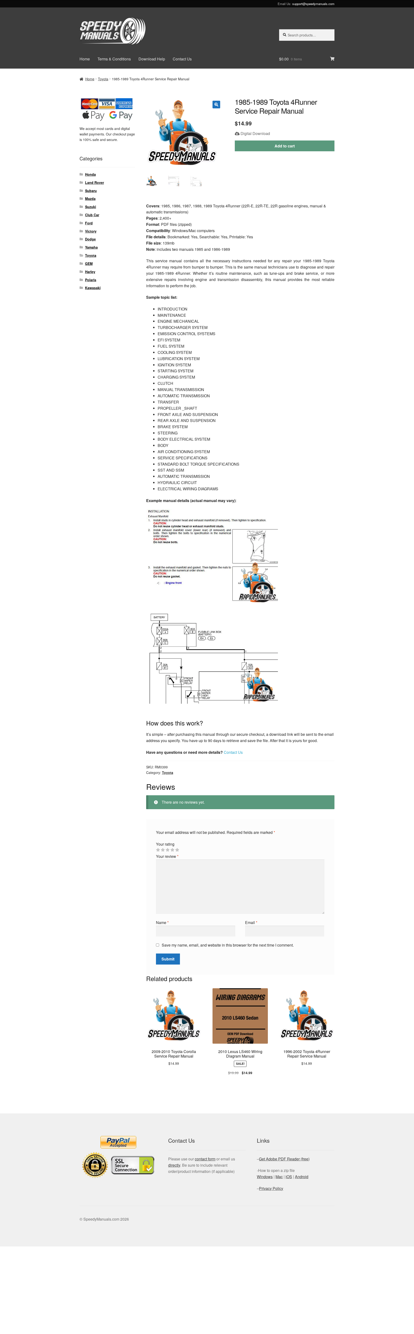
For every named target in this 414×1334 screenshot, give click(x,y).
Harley (90, 271)
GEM (89, 263)
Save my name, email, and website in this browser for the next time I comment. (228, 945)
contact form (205, 1159)
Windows (265, 1176)
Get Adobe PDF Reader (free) (284, 1159)
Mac (279, 1176)
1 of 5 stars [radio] (158, 850)
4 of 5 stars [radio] (172, 850)
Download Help (151, 59)
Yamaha (91, 247)
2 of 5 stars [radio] (163, 850)
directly (174, 1165)
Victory (91, 231)
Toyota (103, 78)
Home (85, 59)
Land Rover (94, 182)
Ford (89, 223)
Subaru (91, 190)
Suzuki (90, 206)
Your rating (165, 844)
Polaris (90, 279)
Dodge (90, 239)
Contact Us (182, 59)
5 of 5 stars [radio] (177, 850)
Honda (90, 174)
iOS (289, 1176)
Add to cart (285, 146)
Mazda (90, 198)
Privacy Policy (271, 1188)
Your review (167, 856)
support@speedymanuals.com (313, 3)
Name (162, 922)
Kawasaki (93, 287)
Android (301, 1176)
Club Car (92, 214)
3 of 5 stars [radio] (167, 850)
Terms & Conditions (114, 59)
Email (251, 922)
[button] (216, 104)
